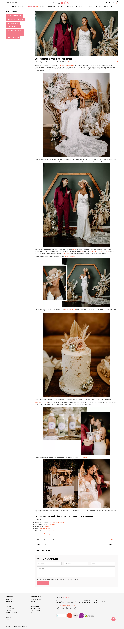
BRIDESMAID (21, 7)
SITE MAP (8, 606)
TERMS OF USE (10, 602)
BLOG (7, 619)
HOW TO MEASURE (36, 600)
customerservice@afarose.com (65, 605)
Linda (82, 251)
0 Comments (72, 62)
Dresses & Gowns (15, 30)
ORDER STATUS (35, 606)
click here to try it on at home (100, 251)
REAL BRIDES (9, 615)
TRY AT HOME (80, 7)
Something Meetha (70, 309)
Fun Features (13, 23)
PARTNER (8, 610)
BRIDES (14, 7)
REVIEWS (33, 615)
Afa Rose (47, 526)
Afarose (74, 250)
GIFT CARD (70, 7)
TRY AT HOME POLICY (37, 610)
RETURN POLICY (35, 608)
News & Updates (15, 16)
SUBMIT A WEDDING (11, 613)
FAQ (32, 613)
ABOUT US (9, 600)
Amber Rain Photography (66, 65)
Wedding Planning (15, 34)
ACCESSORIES (51, 7)
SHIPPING (33, 602)
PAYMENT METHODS (37, 604)
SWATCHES (61, 7)
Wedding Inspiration (16, 19)
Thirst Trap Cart (83, 457)
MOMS (42, 7)
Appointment (108, 7)
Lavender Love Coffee (41, 402)
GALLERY (8, 617)
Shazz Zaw (67, 253)
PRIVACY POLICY (11, 604)
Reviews (98, 7)
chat (113, 619)
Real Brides (90, 7)
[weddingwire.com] (61, 616)
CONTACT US (10, 608)
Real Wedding (13, 37)
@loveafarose (86, 516)
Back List (115, 62)
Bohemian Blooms (70, 256)
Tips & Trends (13, 27)
